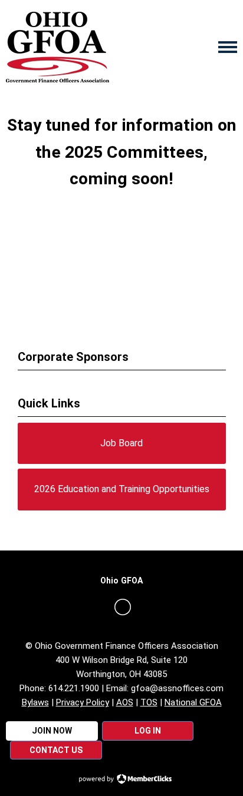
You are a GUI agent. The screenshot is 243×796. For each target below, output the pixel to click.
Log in (147, 730)
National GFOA (193, 702)
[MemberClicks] (57, 47)
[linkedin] (122, 607)
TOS (148, 702)
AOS (124, 702)
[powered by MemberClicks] (121, 780)
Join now (52, 730)
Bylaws (35, 702)
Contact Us (56, 750)
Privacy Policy (82, 702)
